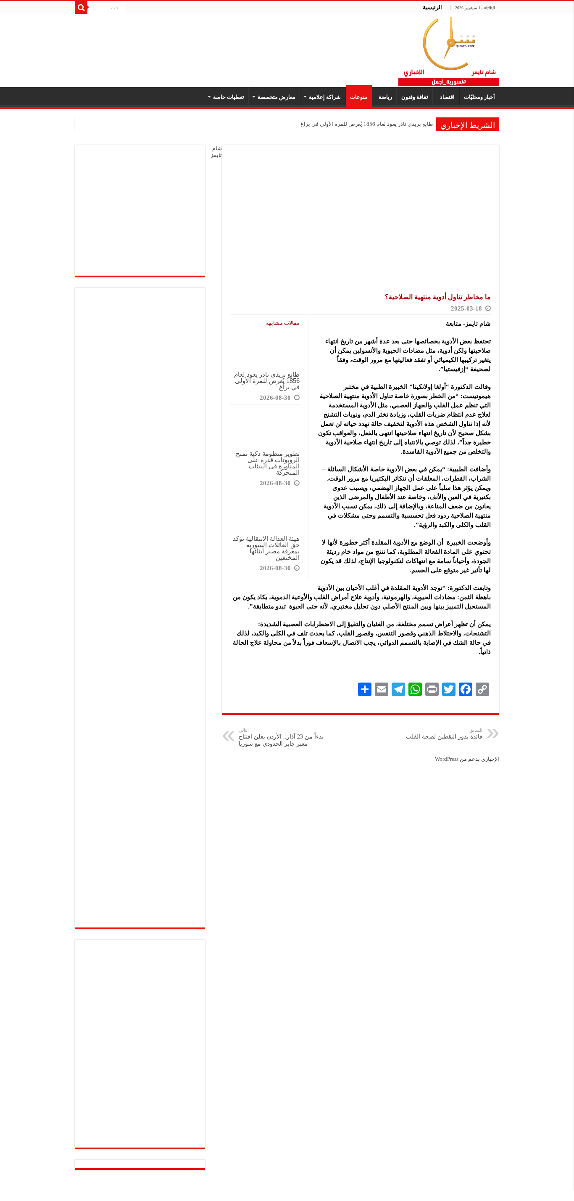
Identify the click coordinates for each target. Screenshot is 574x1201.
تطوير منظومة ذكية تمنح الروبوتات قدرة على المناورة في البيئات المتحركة (268, 463)
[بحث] (81, 7)
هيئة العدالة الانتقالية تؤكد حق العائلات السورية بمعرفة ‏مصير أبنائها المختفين (266, 548)
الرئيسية (432, 7)
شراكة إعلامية (325, 97)
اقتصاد (446, 97)
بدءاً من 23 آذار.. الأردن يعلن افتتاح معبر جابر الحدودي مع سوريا (281, 737)
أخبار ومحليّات (479, 97)
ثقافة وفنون (414, 97)
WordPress (446, 759)
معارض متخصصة (276, 97)
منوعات (359, 97)
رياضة (384, 97)
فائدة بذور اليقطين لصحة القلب (444, 734)
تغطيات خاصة (228, 97)
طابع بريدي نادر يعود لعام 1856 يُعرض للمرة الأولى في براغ (366, 124)
